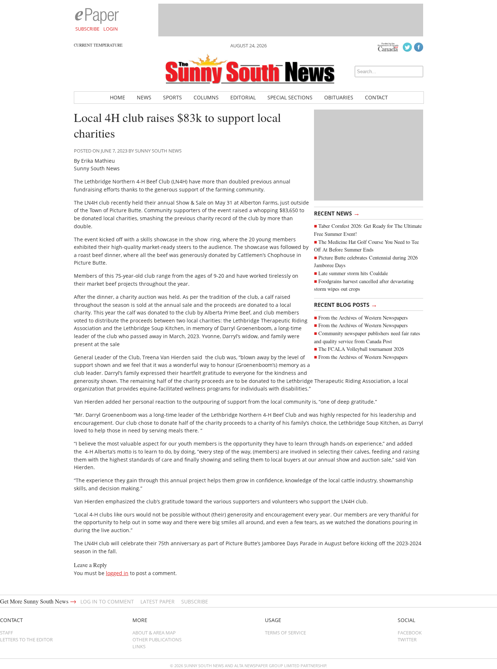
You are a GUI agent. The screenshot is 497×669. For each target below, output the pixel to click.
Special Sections (290, 97)
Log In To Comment (107, 601)
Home (117, 97)
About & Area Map (154, 632)
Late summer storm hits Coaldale (353, 273)
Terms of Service (285, 632)
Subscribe (87, 28)
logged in (117, 573)
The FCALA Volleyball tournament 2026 (361, 348)
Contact (376, 97)
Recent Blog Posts (345, 304)
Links (139, 646)
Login (110, 28)
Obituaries (338, 97)
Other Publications (157, 639)
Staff (6, 632)
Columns (206, 97)
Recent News (337, 213)
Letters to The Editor (26, 639)
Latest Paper (157, 601)
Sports (172, 97)
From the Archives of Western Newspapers (363, 317)
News (144, 97)
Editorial (243, 97)
